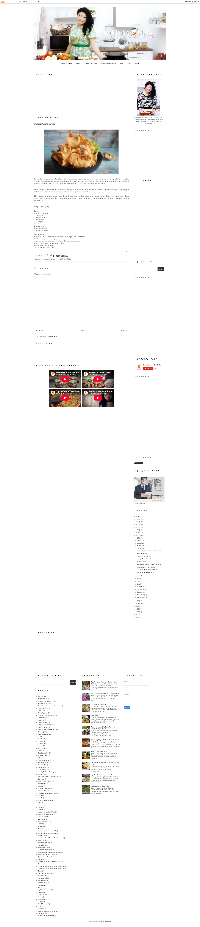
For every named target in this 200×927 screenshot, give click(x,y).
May (138, 578)
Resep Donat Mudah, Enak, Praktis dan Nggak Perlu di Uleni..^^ (103, 727)
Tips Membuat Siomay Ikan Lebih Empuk (104, 775)
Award (40, 864)
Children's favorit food (45, 788)
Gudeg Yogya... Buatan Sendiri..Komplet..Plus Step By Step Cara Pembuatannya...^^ (105, 740)
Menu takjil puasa (43, 762)
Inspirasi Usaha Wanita (45, 814)
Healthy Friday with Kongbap (47, 772)
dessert (40, 786)
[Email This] (60, 259)
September (141, 589)
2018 (137, 535)
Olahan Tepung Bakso (45, 850)
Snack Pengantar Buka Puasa (47, 793)
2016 (137, 530)
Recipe (40, 901)
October (140, 592)
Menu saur (41, 885)
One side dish (42, 894)
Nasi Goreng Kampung (98, 704)
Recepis (40, 741)
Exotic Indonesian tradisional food (48, 776)
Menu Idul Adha (43, 878)
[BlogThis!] (62, 259)
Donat (40, 871)
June (139, 581)
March (139, 546)
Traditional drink (43, 753)
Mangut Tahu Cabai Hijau (145, 559)
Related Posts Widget (123, 251)
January (140, 540)
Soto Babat (140, 548)
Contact (136, 64)
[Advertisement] (81, 95)
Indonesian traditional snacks (47, 833)
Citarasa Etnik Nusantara (46, 715)
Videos (121, 64)
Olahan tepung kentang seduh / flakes (50, 852)
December (140, 597)
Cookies (40, 743)
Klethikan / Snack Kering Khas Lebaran (50, 838)
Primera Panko (42, 899)
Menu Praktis (42, 880)
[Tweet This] (57, 256)
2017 (137, 532)
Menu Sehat (42, 845)
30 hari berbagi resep (45, 725)
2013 (137, 522)
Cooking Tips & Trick (90, 64)
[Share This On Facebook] (54, 256)
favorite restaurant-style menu (47, 911)
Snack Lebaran (43, 904)
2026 (137, 617)
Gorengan (41, 779)
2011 (137, 516)
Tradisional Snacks (44, 703)
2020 (137, 601)
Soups (40, 906)
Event (40, 798)
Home (63, 64)
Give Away (41, 718)
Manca (40, 746)
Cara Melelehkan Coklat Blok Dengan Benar (105, 693)
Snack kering (42, 784)
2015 (137, 527)
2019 (137, 538)
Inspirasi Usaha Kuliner (45, 800)
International (42, 835)
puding (40, 859)
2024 (137, 612)
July (138, 584)
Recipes (77, 64)
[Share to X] (65, 259)
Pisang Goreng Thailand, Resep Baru (149, 551)
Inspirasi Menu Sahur (45, 781)
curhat (40, 795)
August (139, 587)
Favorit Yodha (42, 727)
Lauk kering (41, 819)
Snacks (40, 739)
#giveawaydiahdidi (44, 734)
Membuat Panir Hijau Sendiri (146, 567)
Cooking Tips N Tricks (45, 701)
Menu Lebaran (42, 774)
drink (39, 802)
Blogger (108, 921)
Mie (39, 887)
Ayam (40, 807)
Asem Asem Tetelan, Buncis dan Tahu (149, 564)
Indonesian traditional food (46, 812)
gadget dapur (42, 767)
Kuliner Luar (42, 876)
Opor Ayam (94, 716)
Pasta (40, 897)
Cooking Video (42, 791)
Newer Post (39, 330)
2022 (137, 606)
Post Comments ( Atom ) (50, 336)
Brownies (41, 826)
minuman (41, 805)
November (140, 595)
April (139, 576)
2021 (137, 604)
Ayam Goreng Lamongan (99, 751)
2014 (137, 524)
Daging (40, 810)
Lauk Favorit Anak (43, 817)
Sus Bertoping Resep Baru (145, 572)
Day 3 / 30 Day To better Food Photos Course (52, 869)
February (140, 543)
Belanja (40, 824)
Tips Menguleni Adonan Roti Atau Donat (103, 682)
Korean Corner (42, 755)
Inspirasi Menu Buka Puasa (46, 729)
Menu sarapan (42, 883)
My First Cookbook (44, 847)
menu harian (42, 913)
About (128, 64)
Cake (39, 751)
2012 (137, 519)
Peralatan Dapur (43, 821)
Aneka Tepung (42, 713)
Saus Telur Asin (142, 553)
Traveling (41, 732)
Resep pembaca (43, 722)
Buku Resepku (42, 828)
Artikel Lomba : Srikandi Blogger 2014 (50, 861)
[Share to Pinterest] (70, 259)
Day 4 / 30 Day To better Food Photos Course (52, 866)
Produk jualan (42, 708)
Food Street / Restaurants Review (48, 706)
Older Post (124, 330)
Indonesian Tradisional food (47, 831)
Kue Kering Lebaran (44, 760)
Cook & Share (42, 769)
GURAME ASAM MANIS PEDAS (147, 570)
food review (41, 748)
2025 (137, 614)
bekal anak (41, 765)
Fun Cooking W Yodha (45, 873)
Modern (40, 720)
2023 (137, 609)
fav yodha (41, 909)
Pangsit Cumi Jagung (144, 556)
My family (41, 892)
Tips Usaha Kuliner (44, 857)
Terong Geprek (141, 562)
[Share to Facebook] (67, 259)
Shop (70, 64)
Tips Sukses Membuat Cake (100, 786)
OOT (39, 736)
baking (40, 710)
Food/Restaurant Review (108, 64)
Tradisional (41, 699)
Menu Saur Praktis (44, 842)
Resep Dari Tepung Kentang (47, 854)
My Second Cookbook (45, 890)
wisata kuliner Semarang (46, 916)
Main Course (42, 840)
